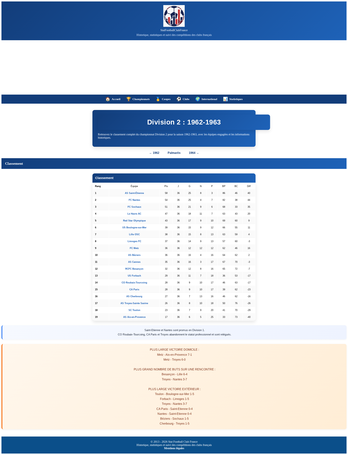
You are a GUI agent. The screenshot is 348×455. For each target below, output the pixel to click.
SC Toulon (134, 310)
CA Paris (134, 289)
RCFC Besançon (134, 268)
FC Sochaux (134, 206)
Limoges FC (134, 241)
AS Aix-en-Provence (134, 317)
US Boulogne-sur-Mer (134, 227)
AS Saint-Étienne (134, 193)
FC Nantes (134, 200)
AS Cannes (134, 262)
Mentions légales (174, 448)
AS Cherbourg (134, 296)
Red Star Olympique (134, 220)
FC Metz (134, 248)
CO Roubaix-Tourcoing (134, 282)
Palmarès (174, 152)
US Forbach (134, 275)
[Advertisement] (174, 67)
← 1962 (154, 152)
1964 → (194, 152)
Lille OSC (134, 234)
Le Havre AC (134, 213)
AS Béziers (134, 255)
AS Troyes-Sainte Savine (134, 303)
